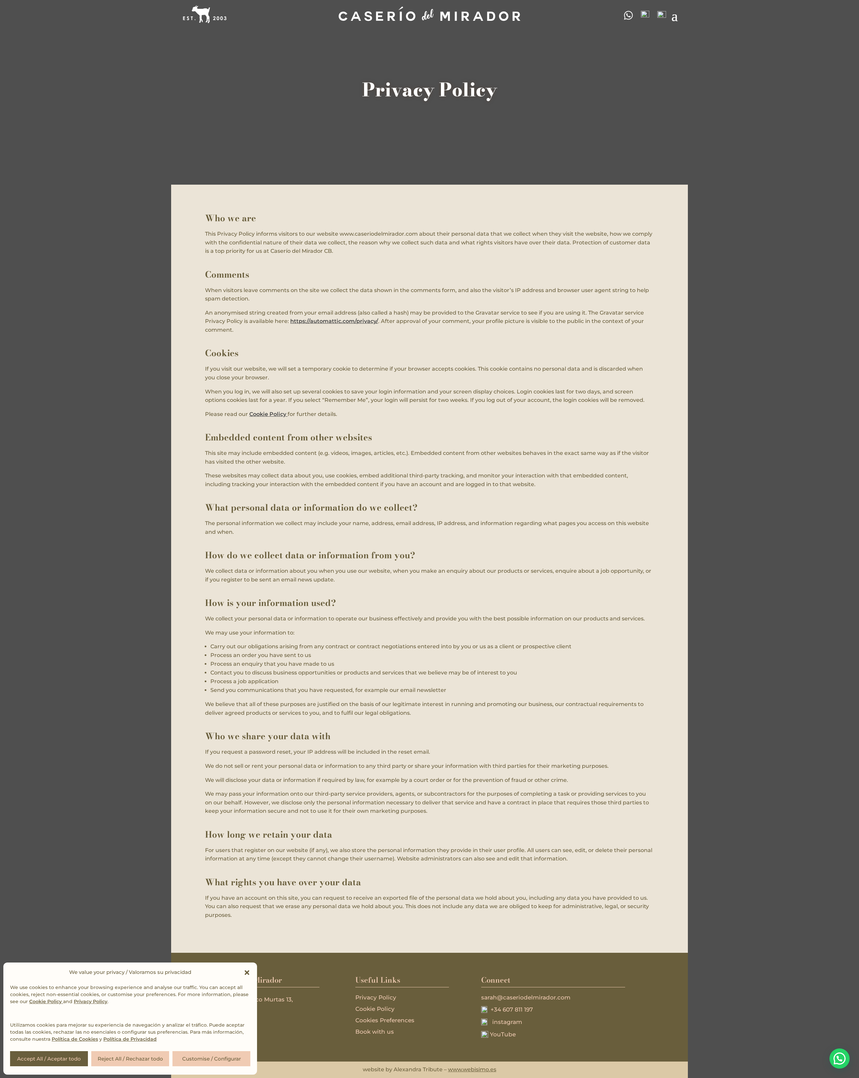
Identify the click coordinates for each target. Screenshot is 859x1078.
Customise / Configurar (211, 1059)
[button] (247, 972)
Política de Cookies (75, 1039)
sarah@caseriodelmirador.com (525, 997)
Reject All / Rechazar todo (130, 1059)
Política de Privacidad (130, 1039)
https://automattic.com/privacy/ (334, 321)
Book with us (374, 1031)
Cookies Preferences (384, 1020)
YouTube (502, 1034)
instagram (504, 1022)
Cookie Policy (46, 1001)
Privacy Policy (90, 1001)
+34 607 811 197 (510, 1009)
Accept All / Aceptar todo (49, 1059)
